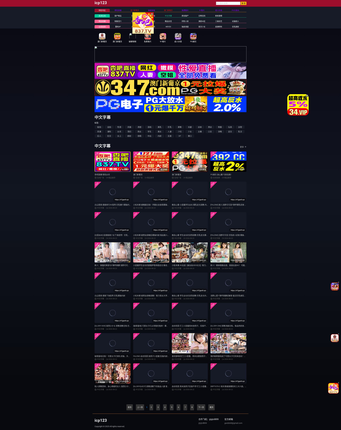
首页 (129, 407)
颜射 (129, 136)
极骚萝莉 (151, 27)
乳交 (240, 132)
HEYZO (168, 27)
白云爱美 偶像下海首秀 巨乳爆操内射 (110, 296)
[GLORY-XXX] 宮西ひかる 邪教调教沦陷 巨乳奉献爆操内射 (118, 326)
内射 (159, 136)
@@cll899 (202, 423)
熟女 (139, 132)
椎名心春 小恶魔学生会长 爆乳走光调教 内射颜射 (192, 205)
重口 (190, 136)
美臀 (180, 127)
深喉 (220, 132)
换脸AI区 (202, 21)
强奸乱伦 (151, 21)
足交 (230, 132)
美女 (159, 132)
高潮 (99, 132)
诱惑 (139, 127)
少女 (190, 132)
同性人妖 (185, 21)
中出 (149, 136)
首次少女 (201, 27)
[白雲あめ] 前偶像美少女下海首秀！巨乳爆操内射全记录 (118, 235)
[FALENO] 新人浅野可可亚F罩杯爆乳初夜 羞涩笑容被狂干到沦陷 (236, 205)
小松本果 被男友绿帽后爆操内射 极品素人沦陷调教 (154, 235)
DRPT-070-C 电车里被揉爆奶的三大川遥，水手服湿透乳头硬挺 (236, 386)
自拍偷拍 (151, 16)
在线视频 (102, 27)
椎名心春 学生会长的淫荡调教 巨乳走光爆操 (190, 235)
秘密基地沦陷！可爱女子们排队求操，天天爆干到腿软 (117, 356)
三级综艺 (218, 21)
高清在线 (102, 16)
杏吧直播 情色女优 (102, 174)
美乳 (159, 127)
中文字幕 (168, 16)
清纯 (149, 127)
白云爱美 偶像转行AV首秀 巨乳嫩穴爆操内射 (113, 205)
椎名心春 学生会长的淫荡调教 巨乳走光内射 (190, 296)
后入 (99, 136)
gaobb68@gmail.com (233, 423)
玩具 (230, 127)
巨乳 (169, 127)
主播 (200, 132)
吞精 (139, 136)
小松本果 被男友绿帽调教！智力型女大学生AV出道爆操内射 (157, 296)
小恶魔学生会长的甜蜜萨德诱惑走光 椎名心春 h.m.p (154, 265)
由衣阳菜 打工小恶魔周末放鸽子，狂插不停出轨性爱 (193, 326)
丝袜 (200, 127)
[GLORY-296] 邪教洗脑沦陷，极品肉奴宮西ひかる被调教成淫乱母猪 (238, 326)
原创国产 (185, 16)
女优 (119, 132)
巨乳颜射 (235, 27)
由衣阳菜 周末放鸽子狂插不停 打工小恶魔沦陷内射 (193, 386)
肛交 (109, 136)
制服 (220, 127)
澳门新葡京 (138, 174)
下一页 (201, 407)
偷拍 (99, 127)
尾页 (211, 407)
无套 (169, 136)
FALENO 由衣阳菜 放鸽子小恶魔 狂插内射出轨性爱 (154, 356)
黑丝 (210, 127)
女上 (119, 136)
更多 (242, 147)
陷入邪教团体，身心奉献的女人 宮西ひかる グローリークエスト (121, 386)
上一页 (140, 407)
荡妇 (129, 132)
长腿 (190, 127)
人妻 (169, 132)
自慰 (240, 127)
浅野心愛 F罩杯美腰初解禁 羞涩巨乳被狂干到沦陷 (230, 296)
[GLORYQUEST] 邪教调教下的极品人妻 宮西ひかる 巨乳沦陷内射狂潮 (161, 386)
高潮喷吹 (218, 27)
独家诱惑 (185, 27)
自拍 (109, 127)
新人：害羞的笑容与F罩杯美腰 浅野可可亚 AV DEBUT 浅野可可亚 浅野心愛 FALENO (129, 265)
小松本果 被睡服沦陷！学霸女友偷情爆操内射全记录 (154, 205)
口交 (210, 132)
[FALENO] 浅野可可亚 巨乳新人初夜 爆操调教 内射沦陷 (232, 235)
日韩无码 (201, 16)
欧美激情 (218, 16)
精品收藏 (102, 21)
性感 (119, 127)
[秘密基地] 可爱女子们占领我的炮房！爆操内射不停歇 (155, 326)
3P (179, 136)
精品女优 (168, 21)
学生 (149, 132)
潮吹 (109, 132)
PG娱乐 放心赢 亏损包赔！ (221, 174)
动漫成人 (235, 21)
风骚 (129, 127)
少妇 (180, 132)
